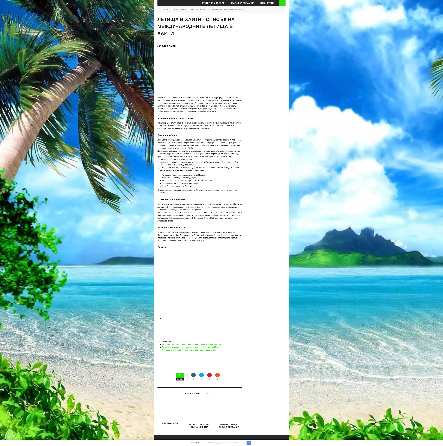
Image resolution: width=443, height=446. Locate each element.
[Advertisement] (264, 57)
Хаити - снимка (170, 423)
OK (249, 443)
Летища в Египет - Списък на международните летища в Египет (189, 350)
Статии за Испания (213, 3)
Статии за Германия (242, 3)
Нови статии (267, 3)
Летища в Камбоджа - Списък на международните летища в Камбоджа (192, 344)
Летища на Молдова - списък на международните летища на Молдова (192, 347)
